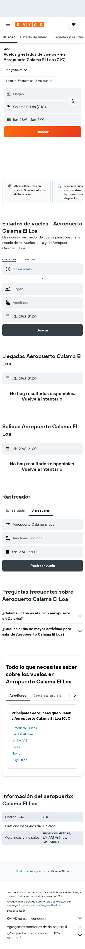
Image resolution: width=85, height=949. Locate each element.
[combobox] (47, 289)
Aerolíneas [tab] (18, 695)
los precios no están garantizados (39, 905)
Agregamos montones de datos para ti (37, 926)
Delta (16, 747)
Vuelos (20, 871)
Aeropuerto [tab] (41, 511)
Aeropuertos (38, 871)
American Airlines (24, 728)
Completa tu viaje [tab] (47, 695)
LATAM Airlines (22, 734)
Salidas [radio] (30, 259)
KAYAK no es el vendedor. (27, 918)
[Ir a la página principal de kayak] (29, 24)
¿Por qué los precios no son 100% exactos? (33, 935)
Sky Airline (19, 760)
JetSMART (19, 741)
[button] (8, 24)
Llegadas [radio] (9, 259)
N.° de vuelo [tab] (15, 511)
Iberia (16, 753)
